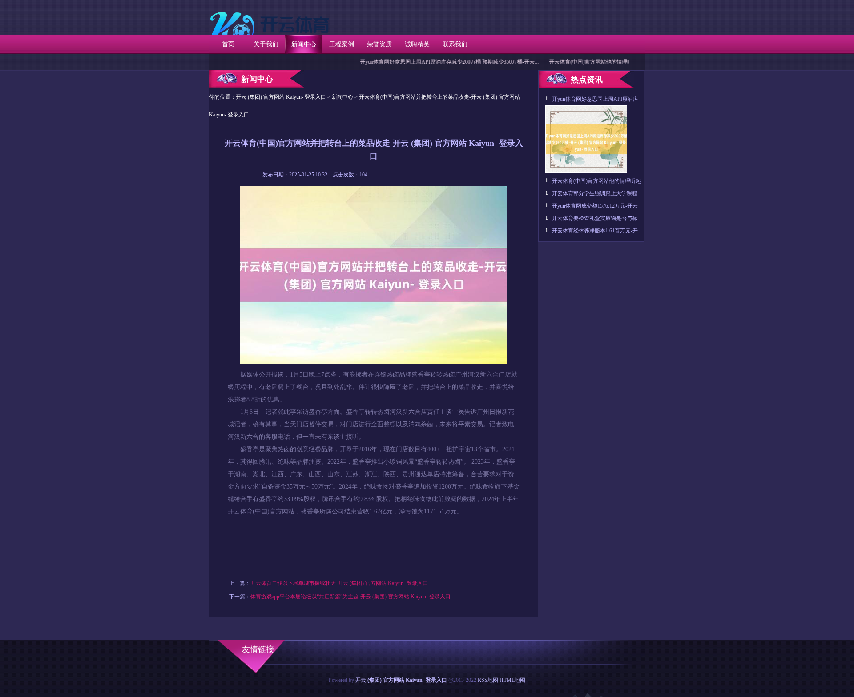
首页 (228, 44)
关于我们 (266, 44)
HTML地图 (512, 680)
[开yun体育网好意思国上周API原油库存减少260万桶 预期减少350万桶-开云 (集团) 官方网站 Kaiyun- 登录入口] (586, 171)
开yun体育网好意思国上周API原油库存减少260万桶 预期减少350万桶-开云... (432, 62)
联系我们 (455, 44)
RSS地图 (488, 680)
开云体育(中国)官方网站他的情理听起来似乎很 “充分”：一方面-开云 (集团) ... (623, 62)
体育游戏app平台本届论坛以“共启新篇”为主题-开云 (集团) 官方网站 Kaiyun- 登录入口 (350, 596)
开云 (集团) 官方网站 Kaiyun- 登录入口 (281, 97)
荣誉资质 (379, 44)
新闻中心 (303, 44)
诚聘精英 (417, 44)
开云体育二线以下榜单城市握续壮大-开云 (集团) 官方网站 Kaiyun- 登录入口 (339, 583)
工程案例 (341, 44)
